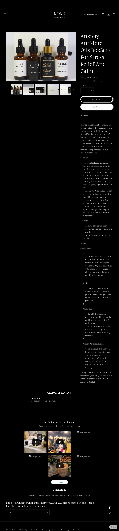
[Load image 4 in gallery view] (53, 89)
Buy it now (96, 107)
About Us (32, 496)
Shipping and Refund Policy (78, 496)
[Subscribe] (46, 513)
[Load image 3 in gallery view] (40, 89)
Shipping (83, 81)
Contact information (85, 530)
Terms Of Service (58, 496)
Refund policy (34, 530)
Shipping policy (70, 530)
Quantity (83, 85)
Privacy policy (45, 530)
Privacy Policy (44, 496)
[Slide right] (73, 90)
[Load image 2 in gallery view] (28, 89)
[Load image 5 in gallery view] (65, 89)
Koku (12, 530)
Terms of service (57, 530)
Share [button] (85, 116)
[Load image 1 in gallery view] (16, 89)
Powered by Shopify (20, 530)
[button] (5, 14)
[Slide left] (8, 90)
